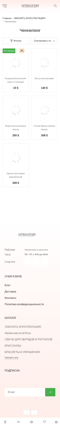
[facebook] (28, 261)
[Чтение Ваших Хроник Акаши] (44, 110)
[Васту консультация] (44, 62)
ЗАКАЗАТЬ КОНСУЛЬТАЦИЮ (23, 326)
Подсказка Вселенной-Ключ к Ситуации (15, 80)
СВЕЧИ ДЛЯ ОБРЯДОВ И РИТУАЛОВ (28, 339)
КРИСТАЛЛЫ (13, 345)
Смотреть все (11, 357)
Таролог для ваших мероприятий (15, 175)
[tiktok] (44, 261)
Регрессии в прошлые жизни (15, 128)
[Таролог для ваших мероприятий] (15, 157)
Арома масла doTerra (18, 333)
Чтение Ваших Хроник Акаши (44, 128)
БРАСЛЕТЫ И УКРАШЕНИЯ (22, 352)
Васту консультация (44, 78)
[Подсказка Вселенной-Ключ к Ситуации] (15, 62)
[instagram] (36, 261)
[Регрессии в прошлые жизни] (15, 110)
